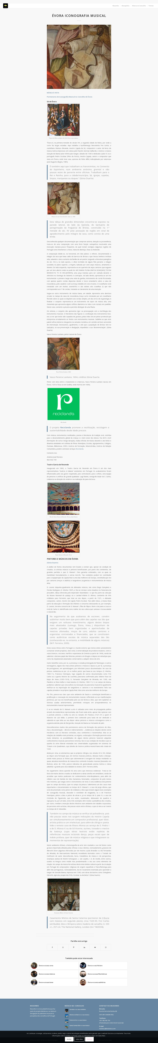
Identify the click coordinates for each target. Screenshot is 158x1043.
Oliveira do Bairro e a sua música (79, 1015)
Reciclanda (79, 449)
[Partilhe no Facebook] (52, 947)
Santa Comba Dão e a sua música (79, 1025)
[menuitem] (115, 5)
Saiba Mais (79, 1039)
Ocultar (89, 1039)
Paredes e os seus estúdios (78, 1009)
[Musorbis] (5, 5)
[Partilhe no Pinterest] (73, 947)
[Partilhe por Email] (95, 947)
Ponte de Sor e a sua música (78, 1020)
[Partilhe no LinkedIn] (84, 947)
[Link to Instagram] (105, 947)
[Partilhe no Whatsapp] (63, 947)
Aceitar (69, 1039)
